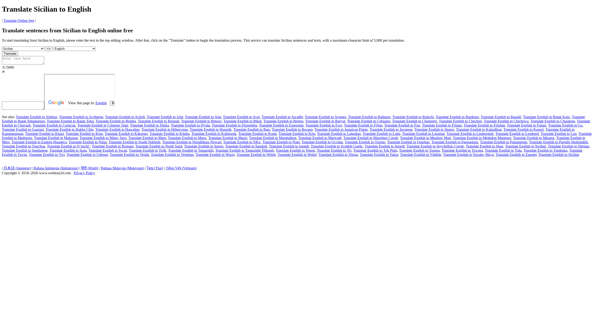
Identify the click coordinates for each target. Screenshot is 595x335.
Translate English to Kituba (169, 134)
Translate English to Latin (381, 134)
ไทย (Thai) (155, 168)
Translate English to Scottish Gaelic (337, 146)
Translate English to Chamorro (414, 121)
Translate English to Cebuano (368, 121)
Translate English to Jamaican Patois (341, 129)
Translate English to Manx (187, 138)
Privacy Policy (84, 173)
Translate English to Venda (129, 155)
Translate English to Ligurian (423, 134)
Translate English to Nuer (281, 142)
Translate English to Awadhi (282, 117)
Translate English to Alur (203, 117)
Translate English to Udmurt (87, 155)
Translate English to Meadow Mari (425, 138)
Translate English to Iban (251, 129)
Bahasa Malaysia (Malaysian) (122, 168)
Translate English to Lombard (517, 134)
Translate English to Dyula (190, 125)
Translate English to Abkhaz (36, 117)
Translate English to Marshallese (272, 138)
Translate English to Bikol (242, 121)
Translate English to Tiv (334, 150)
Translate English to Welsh (256, 155)
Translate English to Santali (289, 146)
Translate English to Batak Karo (546, 117)
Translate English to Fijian (363, 125)
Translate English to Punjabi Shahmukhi (558, 142)
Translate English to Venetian (172, 155)
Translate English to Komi (257, 134)
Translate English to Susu (68, 150)
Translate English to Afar (165, 117)
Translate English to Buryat (325, 121)
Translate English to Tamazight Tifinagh (244, 150)
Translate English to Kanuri (523, 129)
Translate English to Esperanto (281, 125)
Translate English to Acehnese (81, 117)
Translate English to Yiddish (420, 155)
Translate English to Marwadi (319, 138)
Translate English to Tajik (147, 150)
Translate (10, 53)
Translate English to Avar (241, 117)
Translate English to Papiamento (503, 142)
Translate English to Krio (296, 134)
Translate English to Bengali (158, 121)
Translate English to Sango (203, 146)
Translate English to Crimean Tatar (102, 125)
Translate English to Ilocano (292, 129)
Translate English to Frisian (442, 125)
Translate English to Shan (484, 146)
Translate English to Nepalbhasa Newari (191, 142)
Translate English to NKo (242, 142)
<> (49, 48)
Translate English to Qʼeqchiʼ (68, 146)
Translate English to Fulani (526, 125)
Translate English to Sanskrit (246, 146)
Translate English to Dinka (149, 125)
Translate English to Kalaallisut (479, 129)
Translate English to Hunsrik (210, 129)
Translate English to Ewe (323, 125)
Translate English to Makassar (56, 138)
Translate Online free (18, 21)
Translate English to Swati (108, 150)
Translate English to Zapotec (516, 155)
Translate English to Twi (47, 155)
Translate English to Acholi (125, 117)
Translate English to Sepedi (385, 146)
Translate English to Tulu (503, 150)
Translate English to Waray (215, 155)
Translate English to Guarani (23, 129)
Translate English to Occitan (322, 142)
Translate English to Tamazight (190, 150)
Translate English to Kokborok (213, 134)
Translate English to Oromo (365, 142)
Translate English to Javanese (391, 129)
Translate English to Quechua (23, 146)
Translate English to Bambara (457, 117)
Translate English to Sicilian (525, 146)
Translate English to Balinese (369, 117)
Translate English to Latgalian (339, 134)
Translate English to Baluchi (413, 117)
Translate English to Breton (283, 121)
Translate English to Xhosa (338, 155)
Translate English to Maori (227, 138)
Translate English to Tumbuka (545, 150)
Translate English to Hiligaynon (164, 129)
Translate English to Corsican (54, 125)
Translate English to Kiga (84, 134)
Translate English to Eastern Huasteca (39, 142)
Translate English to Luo (559, 134)
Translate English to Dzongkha (234, 125)
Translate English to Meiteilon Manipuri (482, 138)
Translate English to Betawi (201, 121)
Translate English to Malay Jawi (102, 138)
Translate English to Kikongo (126, 134)
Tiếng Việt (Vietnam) (181, 168)
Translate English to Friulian (484, 125)
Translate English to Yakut (379, 155)
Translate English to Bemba (116, 121)
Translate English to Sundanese (25, 150)
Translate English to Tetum (295, 150)
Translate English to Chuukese (552, 121)
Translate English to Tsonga (419, 150)
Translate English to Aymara (325, 117)
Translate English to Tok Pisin (375, 150)
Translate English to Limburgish (469, 134)
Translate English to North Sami (158, 146)
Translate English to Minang (533, 138)
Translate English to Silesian (568, 146)
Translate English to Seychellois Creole (435, 146)
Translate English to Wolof (297, 155)
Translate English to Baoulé (501, 117)
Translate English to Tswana (462, 150)
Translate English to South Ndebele (134, 142)
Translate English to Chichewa (506, 121)
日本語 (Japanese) (17, 168)
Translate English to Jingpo (434, 129)
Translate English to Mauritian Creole (370, 138)
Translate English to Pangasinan (454, 142)
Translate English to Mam (147, 138)
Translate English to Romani (112, 146)
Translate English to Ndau (88, 142)
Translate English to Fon (402, 125)
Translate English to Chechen (460, 121)
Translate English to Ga (565, 125)
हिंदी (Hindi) (89, 168)
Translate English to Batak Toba (70, 121)
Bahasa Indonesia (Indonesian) (56, 168)
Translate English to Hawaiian (117, 129)
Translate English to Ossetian (408, 142)
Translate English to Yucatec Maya (468, 155)
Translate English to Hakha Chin (69, 129)
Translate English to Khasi (44, 134)
